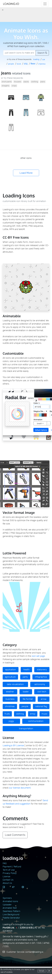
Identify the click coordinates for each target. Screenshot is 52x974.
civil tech (41, 691)
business (10, 699)
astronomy (39, 684)
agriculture (10, 677)
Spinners (7, 898)
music (44, 713)
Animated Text (10, 908)
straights (5, 85)
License (6, 876)
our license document (20, 787)
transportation (26, 728)
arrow (43, 699)
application (10, 669)
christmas (10, 706)
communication (35, 721)
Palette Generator (11, 917)
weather (10, 691)
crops (14, 85)
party (25, 677)
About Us (7, 883)
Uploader (7, 904)
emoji (32, 713)
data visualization (15, 684)
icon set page (38, 656)
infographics (41, 677)
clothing (34, 81)
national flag (41, 706)
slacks (26, 81)
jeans (42, 81)
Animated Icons (10, 901)
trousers (17, 81)
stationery (42, 669)
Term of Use (9, 870)
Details (42, 971)
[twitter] (16, 889)
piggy (11, 721)
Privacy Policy (10, 873)
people (25, 706)
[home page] (11, 4)
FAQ (5, 863)
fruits (7, 713)
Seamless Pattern (11, 911)
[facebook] (6, 889)
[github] (26, 889)
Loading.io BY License (13, 745)
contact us (8, 879)
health (26, 669)
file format (28, 699)
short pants (7, 81)
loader (26, 691)
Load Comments (15, 835)
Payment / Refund (12, 866)
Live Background (11, 914)
